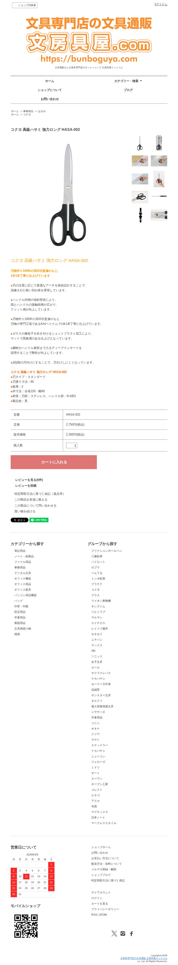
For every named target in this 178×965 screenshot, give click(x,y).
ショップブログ (101, 875)
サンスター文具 (101, 695)
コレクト (96, 789)
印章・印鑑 (21, 606)
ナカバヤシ (98, 678)
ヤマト (95, 739)
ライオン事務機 (101, 600)
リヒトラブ (98, 612)
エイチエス (98, 623)
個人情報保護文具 (102, 706)
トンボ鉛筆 (98, 578)
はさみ (42, 111)
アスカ (95, 800)
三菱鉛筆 (96, 556)
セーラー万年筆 (101, 684)
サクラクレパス (101, 673)
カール (95, 667)
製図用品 (19, 623)
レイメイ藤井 (99, 628)
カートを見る (99, 903)
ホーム (49, 81)
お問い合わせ (50, 99)
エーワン (96, 778)
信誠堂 (95, 689)
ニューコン (98, 756)
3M (93, 650)
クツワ (95, 734)
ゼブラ (95, 567)
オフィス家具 (22, 589)
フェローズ (98, 762)
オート (95, 773)
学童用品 (19, 617)
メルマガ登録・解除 (103, 869)
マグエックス (99, 812)
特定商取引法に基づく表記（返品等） (40, 493)
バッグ (18, 600)
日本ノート (98, 817)
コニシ (95, 723)
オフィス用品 (22, 584)
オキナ (95, 728)
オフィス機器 (22, 578)
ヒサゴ (95, 795)
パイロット (98, 562)
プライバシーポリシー (105, 909)
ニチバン (96, 639)
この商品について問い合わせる (35, 505)
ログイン (96, 898)
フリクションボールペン (106, 550)
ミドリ (95, 767)
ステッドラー (99, 745)
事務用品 (28, 111)
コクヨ (27, 114)
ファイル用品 (22, 562)
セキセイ (96, 634)
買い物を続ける (24, 511)
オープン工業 (99, 784)
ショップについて (50, 90)
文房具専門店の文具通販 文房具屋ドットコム (143, 958)
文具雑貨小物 (22, 628)
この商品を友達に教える (31, 499)
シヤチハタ (98, 712)
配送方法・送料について (106, 863)
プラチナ (96, 584)
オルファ (96, 700)
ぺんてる (96, 573)
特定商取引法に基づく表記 (108, 880)
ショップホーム (101, 847)
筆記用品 (19, 550)
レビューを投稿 (25, 485)
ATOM (103, 914)
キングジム (98, 606)
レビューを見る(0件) (29, 480)
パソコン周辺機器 (25, 595)
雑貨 (17, 634)
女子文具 (96, 662)
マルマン (96, 617)
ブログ (128, 90)
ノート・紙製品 (24, 556)
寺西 (94, 806)
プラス (95, 595)
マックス (96, 645)
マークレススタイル (103, 823)
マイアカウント (101, 892)
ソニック (96, 656)
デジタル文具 (22, 573)
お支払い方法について (105, 858)
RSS (94, 914)
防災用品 (19, 612)
